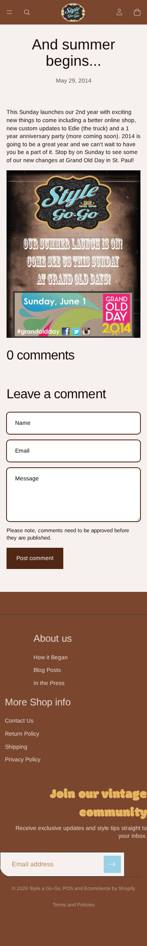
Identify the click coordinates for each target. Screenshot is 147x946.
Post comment (34, 558)
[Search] (27, 12)
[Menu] (9, 12)
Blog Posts (47, 670)
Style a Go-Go (44, 888)
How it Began (50, 657)
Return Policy (22, 733)
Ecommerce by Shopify (109, 888)
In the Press (49, 683)
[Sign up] (112, 864)
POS (68, 888)
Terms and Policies (74, 905)
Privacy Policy (22, 759)
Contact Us (19, 720)
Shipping (16, 746)
